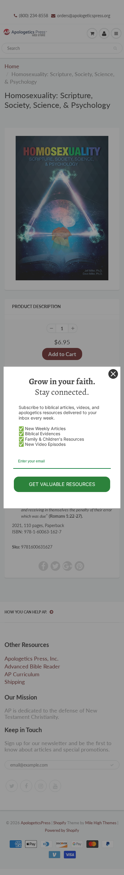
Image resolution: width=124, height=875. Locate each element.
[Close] (113, 374)
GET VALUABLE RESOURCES (62, 484)
